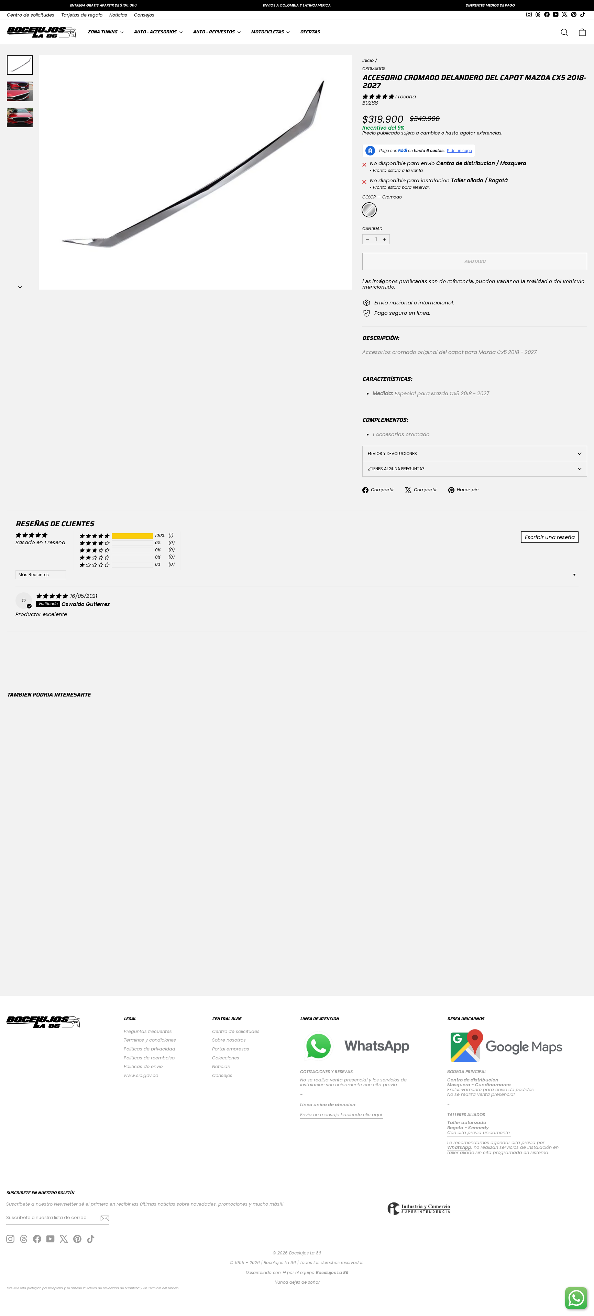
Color (382, 197)
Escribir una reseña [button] (550, 537)
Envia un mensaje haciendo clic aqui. (341, 1114)
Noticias (118, 15)
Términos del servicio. (163, 1288)
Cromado (369, 210)
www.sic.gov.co (141, 1075)
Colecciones (225, 1058)
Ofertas (310, 31)
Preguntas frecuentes (148, 1031)
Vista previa (76, 918)
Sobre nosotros (229, 1040)
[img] (52, 596)
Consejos (144, 15)
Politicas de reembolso (149, 1058)
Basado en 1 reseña (40, 542)
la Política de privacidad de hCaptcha (112, 1288)
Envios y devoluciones (392, 453)
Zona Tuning (103, 31)
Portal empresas (230, 1049)
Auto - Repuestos (214, 31)
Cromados (373, 69)
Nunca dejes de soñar (297, 1282)
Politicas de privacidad (149, 1049)
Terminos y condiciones (150, 1040)
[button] (378, 96)
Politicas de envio (143, 1066)
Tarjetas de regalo (81, 15)
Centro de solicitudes (30, 15)
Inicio (368, 60)
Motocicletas (268, 31)
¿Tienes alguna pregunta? (396, 469)
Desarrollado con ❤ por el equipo (297, 1272)
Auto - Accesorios (155, 31)
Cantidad (372, 228)
